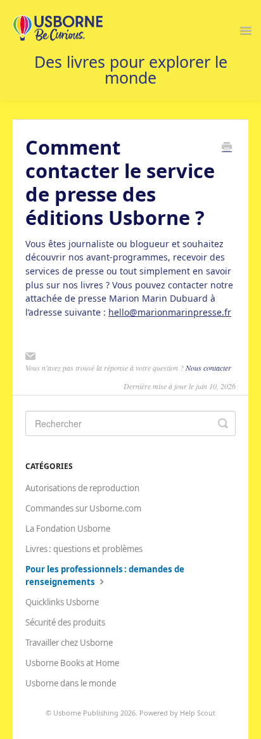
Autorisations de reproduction (82, 488)
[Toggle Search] (223, 423)
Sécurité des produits (65, 622)
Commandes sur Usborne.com (83, 508)
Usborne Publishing (85, 712)
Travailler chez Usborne (69, 642)
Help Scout (197, 712)
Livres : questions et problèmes (84, 549)
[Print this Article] (227, 148)
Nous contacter (208, 368)
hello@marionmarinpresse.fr (169, 312)
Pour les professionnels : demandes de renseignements (104, 575)
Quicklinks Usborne (62, 602)
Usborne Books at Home (72, 663)
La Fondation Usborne (67, 528)
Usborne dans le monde (70, 683)
